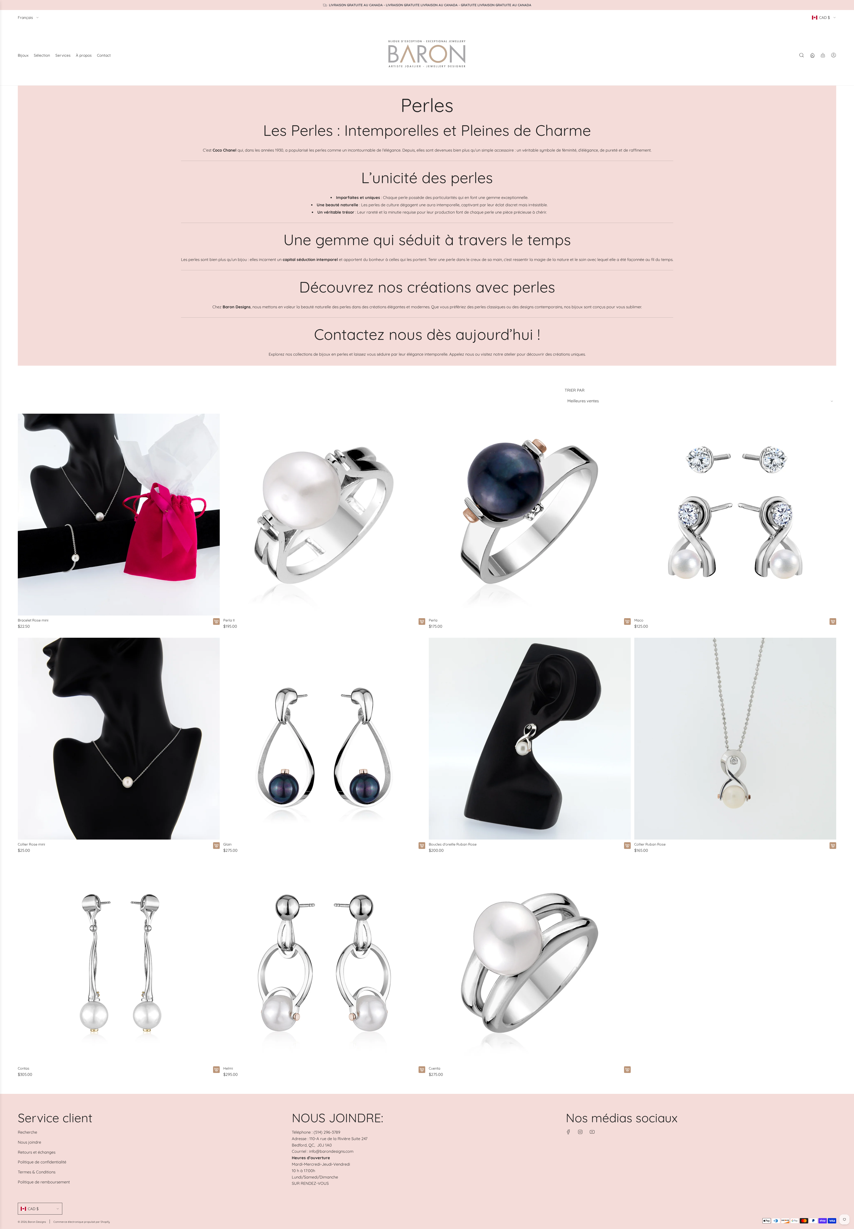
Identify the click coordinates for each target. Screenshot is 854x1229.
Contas (23, 1068)
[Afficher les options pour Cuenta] (627, 1069)
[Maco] (735, 515)
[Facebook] (568, 1132)
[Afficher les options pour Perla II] (422, 621)
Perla (433, 620)
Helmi (228, 1068)
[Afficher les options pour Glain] (422, 845)
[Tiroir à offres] (812, 55)
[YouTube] (592, 1132)
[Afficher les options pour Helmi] (422, 1069)
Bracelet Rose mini (33, 620)
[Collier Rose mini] (119, 739)
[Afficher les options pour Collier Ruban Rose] (833, 845)
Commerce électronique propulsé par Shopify (81, 1221)
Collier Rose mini (31, 844)
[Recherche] (801, 55)
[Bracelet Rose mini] (119, 515)
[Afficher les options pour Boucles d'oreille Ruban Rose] (627, 845)
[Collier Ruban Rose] (735, 739)
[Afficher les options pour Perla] (627, 621)
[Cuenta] (530, 963)
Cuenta (434, 1068)
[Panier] (823, 55)
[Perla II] (324, 515)
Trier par (574, 390)
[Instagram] (580, 1132)
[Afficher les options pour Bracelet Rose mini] (216, 621)
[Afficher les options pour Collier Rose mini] (216, 845)
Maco (638, 620)
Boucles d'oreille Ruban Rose (453, 844)
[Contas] (119, 963)
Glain (227, 844)
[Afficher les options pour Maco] (833, 621)
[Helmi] (324, 963)
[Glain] (324, 739)
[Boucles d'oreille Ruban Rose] (530, 739)
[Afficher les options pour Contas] (216, 1069)
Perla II (229, 620)
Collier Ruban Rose (650, 844)
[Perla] (530, 515)
